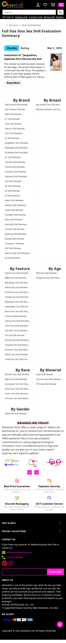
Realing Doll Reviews (15, 233)
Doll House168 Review (16, 104)
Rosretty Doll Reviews (16, 224)
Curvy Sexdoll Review (16, 316)
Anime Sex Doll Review (16, 273)
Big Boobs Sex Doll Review (48, 104)
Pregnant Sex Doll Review (48, 277)
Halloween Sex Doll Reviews (17, 306)
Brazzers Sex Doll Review (17, 349)
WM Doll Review (13, 114)
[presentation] (29, 472)
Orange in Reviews (14, 243)
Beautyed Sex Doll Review (17, 301)
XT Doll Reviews (13, 157)
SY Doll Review (12, 195)
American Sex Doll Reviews (17, 388)
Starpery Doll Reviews (16, 176)
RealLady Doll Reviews (16, 147)
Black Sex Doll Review (16, 379)
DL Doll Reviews (13, 186)
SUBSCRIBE (55, 572)
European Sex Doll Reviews (17, 383)
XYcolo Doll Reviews (15, 166)
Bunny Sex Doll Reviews (17, 340)
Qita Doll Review (13, 123)
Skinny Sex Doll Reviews (17, 320)
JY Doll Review (12, 138)
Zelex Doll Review (14, 209)
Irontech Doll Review (15, 171)
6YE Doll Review (13, 248)
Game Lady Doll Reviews (17, 253)
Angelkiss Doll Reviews (16, 142)
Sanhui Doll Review (15, 128)
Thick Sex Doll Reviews (16, 325)
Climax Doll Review (14, 229)
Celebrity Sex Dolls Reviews (17, 359)
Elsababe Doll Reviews (16, 152)
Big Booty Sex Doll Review (17, 282)
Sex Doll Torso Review (16, 330)
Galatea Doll (21, 17)
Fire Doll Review (13, 181)
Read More (13, 83)
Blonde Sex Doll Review (17, 374)
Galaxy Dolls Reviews (15, 205)
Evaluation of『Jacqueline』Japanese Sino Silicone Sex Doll (23, 57)
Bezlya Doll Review (14, 238)
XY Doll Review (12, 118)
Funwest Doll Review (15, 214)
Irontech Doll (35, 17)
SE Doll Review (12, 190)
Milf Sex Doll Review (46, 273)
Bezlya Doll (49, 17)
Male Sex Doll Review (16, 413)
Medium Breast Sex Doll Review (48, 109)
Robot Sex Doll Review (16, 287)
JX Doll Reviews (12, 257)
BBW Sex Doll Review (15, 277)
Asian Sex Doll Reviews (16, 393)
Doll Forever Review (15, 109)
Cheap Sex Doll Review (16, 296)
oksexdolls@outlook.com (19, 552)
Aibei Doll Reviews (14, 200)
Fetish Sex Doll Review (16, 354)
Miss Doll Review (13, 219)
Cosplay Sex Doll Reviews (17, 344)
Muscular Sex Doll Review (17, 311)
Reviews (13, 25)
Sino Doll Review (13, 133)
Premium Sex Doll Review (17, 292)
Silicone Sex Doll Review (48, 379)
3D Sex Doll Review (14, 335)
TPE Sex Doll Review (46, 383)
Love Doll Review (44, 374)
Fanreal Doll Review (15, 162)
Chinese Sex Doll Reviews (17, 398)
